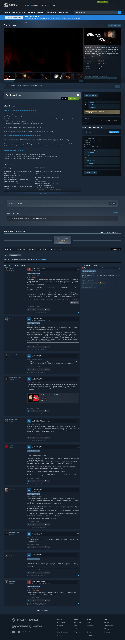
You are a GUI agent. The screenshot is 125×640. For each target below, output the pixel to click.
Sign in (7, 85)
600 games (11, 270)
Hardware (76, 629)
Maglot (11, 318)
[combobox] (96, 12)
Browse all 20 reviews (42, 610)
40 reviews (11, 356)
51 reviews (11, 379)
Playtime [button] (53, 249)
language (116, 1)
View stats (87, 155)
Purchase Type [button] (21, 249)
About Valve (77, 622)
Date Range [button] (43, 249)
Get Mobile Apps (108, 625)
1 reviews (11, 447)
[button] (7, 12)
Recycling (76, 632)
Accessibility (90, 625)
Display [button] (62, 249)
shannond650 (13, 355)
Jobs (75, 625)
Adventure (87, 78)
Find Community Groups (91, 166)
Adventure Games (16, 23)
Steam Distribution (62, 632)
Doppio (11, 445)
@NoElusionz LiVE (15, 377)
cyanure (11, 489)
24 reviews (11, 320)
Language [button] (32, 249)
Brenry (11, 268)
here (36, 218)
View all (115, 212)
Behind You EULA (89, 113)
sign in (110, 1)
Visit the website (89, 150)
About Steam (61, 622)
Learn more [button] (114, 132)
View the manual (89, 152)
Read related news (90, 160)
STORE (26, 5)
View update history (90, 158)
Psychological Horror (110, 78)
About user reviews (105, 232)
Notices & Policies (92, 629)
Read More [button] (74, 302)
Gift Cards (60, 635)
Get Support (107, 629)
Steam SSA (60, 625)
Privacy (89, 622)
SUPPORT (52, 5)
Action (96, 78)
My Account (107, 632)
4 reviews (11, 555)
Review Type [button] (8, 249)
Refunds (89, 635)
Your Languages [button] (14, 255)
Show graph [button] (115, 249)
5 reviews (11, 421)
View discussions (89, 163)
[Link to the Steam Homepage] (11, 7)
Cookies (89, 632)
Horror (101, 78)
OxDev (100, 66)
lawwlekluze (12, 554)
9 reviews (11, 272)
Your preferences (116, 232)
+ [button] (116, 78)
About (44, 5)
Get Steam (107, 622)
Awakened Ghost (14, 532)
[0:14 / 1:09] (43, 50)
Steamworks (60, 629)
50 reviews (11, 491)
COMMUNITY (35, 5)
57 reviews (11, 534)
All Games (6, 23)
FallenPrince (13, 419)
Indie (93, 78)
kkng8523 (12, 581)
